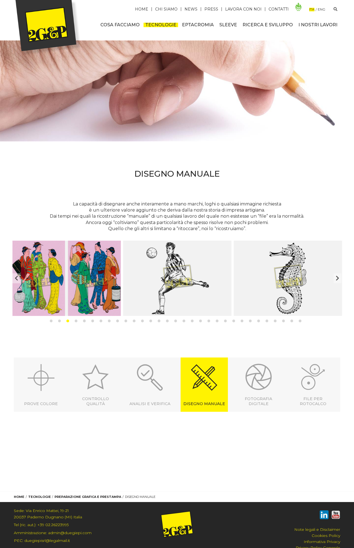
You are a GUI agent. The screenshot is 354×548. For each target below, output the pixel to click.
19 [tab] (200, 321)
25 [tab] (250, 321)
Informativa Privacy (322, 541)
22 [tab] (225, 321)
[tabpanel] (66, 278)
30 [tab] (291, 321)
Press (211, 9)
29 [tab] (283, 321)
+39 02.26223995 (41, 524)
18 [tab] (192, 321)
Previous (16, 278)
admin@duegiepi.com (53, 532)
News (190, 9)
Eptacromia (198, 25)
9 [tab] (117, 321)
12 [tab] (142, 321)
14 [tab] (159, 321)
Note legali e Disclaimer (317, 529)
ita (311, 9)
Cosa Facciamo (120, 25)
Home (141, 9)
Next (338, 278)
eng (321, 9)
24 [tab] (242, 321)
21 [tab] (217, 321)
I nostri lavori (317, 25)
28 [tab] (275, 321)
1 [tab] (51, 321)
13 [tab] (150, 321)
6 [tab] (92, 321)
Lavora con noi (243, 9)
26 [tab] (258, 321)
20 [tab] (208, 321)
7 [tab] (101, 321)
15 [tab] (167, 321)
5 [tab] (84, 321)
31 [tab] (300, 321)
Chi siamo (166, 9)
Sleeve (228, 25)
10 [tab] (125, 321)
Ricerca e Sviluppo (268, 25)
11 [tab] (134, 321)
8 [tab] (109, 321)
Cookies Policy (326, 535)
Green (298, 7)
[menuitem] (120, 25)
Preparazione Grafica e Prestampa (87, 497)
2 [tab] (59, 321)
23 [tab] (233, 321)
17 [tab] (184, 321)
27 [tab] (267, 321)
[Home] (48, 27)
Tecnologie (160, 25)
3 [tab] (67, 321)
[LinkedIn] (324, 515)
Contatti (279, 9)
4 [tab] (76, 321)
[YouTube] (335, 515)
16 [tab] (175, 321)
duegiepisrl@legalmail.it (42, 540)
